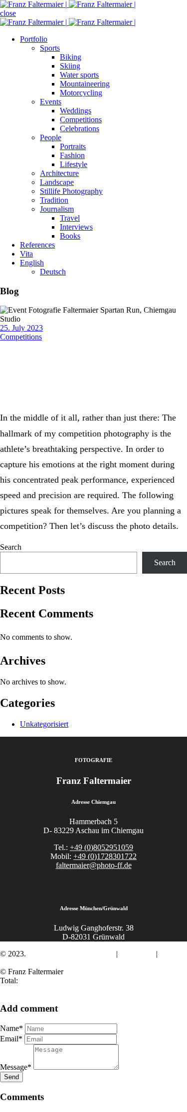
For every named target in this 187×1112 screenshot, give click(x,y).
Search (10, 547)
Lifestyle (73, 164)
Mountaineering (85, 84)
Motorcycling (81, 92)
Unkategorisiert (44, 724)
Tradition (54, 200)
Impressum (137, 953)
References (37, 245)
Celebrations (79, 128)
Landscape (57, 182)
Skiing (70, 66)
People (50, 137)
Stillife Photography (71, 191)
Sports (50, 48)
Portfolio (33, 39)
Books (70, 236)
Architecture (59, 173)
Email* (11, 1038)
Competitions (81, 119)
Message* (15, 1067)
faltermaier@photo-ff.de (94, 865)
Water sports (79, 75)
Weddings (75, 110)
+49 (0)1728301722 (105, 856)
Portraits (73, 146)
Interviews (76, 227)
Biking (70, 57)
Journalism (57, 209)
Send (11, 1077)
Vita (26, 254)
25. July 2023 (21, 328)
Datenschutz (19, 962)
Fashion (72, 155)
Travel (70, 218)
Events (50, 101)
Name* (11, 1028)
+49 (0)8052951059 (101, 847)
